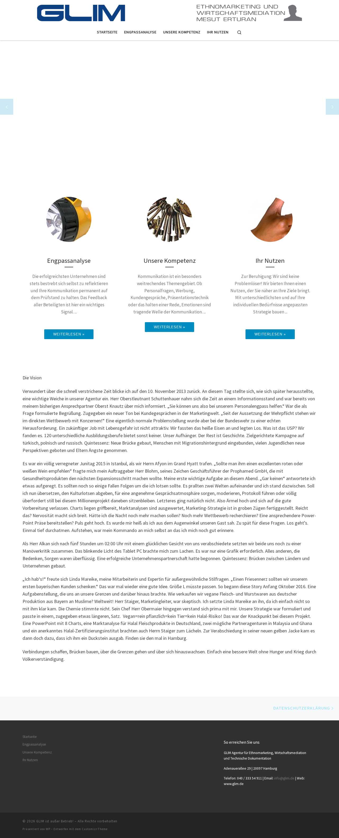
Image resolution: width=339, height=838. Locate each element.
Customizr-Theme (95, 829)
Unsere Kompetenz (37, 752)
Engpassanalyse (34, 744)
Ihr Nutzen (30, 760)
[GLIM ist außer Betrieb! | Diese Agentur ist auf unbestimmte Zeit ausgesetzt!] (169, 11)
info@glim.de (284, 778)
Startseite (30, 736)
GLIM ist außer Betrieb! (55, 821)
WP (48, 829)
